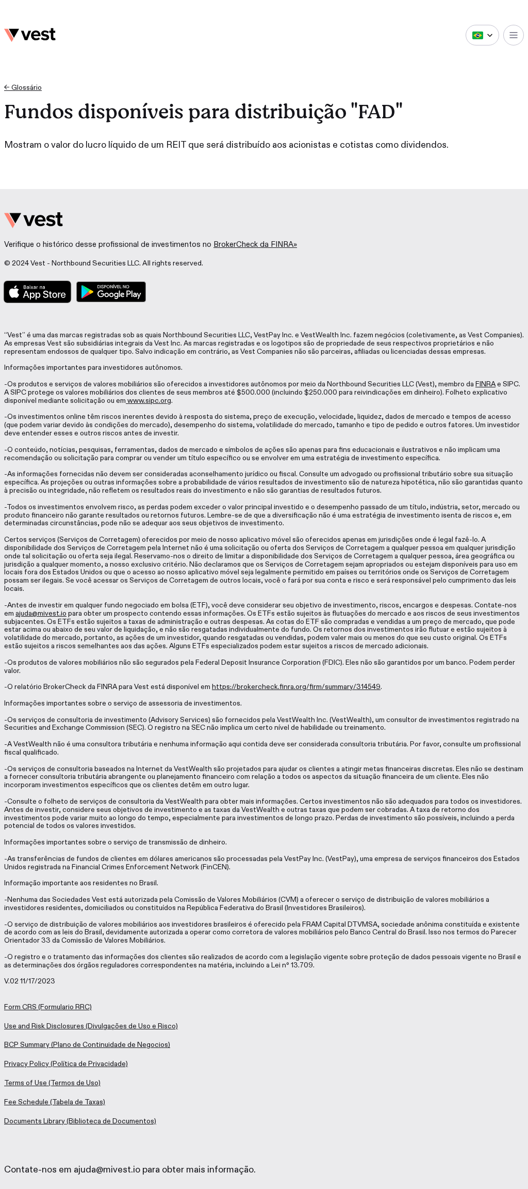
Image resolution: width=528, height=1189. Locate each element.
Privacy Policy (26, 1063)
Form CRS (20, 1007)
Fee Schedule (26, 1102)
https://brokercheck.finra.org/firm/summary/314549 (296, 686)
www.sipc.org (148, 400)
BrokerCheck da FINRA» (255, 244)
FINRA (485, 384)
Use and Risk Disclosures (44, 1026)
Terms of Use (25, 1082)
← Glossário (23, 87)
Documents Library (34, 1121)
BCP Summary (27, 1044)
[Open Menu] (513, 35)
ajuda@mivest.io (41, 613)
